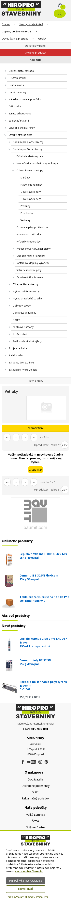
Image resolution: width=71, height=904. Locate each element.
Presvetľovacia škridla (29, 234)
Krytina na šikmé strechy (26, 291)
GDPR (35, 792)
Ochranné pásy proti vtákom (33, 227)
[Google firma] (46, 762)
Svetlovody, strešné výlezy (27, 341)
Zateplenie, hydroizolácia (23, 369)
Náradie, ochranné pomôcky (25, 99)
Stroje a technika (18, 348)
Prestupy (25, 206)
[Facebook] (22, 762)
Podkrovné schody (23, 327)
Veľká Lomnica (35, 814)
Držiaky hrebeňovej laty (30, 156)
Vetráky (41, 38)
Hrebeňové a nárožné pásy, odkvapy (37, 163)
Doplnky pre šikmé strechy (16, 31)
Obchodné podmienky (35, 786)
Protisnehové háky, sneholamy (33, 248)
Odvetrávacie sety (31, 199)
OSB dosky (15, 106)
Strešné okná (20, 334)
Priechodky (27, 213)
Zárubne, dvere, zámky (21, 362)
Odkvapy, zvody (22, 305)
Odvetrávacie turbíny (24, 312)
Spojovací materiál (19, 120)
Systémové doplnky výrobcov (33, 263)
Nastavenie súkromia (29, 871)
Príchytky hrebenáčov (28, 241)
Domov (6, 24)
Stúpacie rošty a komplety (31, 256)
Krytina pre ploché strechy (27, 298)
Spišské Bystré (35, 827)
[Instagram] (40, 762)
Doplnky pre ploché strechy (28, 142)
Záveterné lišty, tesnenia (30, 277)
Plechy (16, 320)
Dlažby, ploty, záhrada (21, 71)
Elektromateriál (17, 78)
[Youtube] (31, 762)
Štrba (35, 821)
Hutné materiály (17, 92)
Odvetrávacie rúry (31, 191)
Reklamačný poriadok (35, 798)
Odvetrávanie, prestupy (15, 38)
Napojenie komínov (31, 184)
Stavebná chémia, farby (22, 127)
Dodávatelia (35, 779)
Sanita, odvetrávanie (20, 113)
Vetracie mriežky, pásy (29, 270)
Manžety (25, 177)
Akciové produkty (35, 52)
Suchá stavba (16, 355)
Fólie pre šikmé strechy (25, 284)
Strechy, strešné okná (31, 24)
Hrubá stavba (16, 85)
